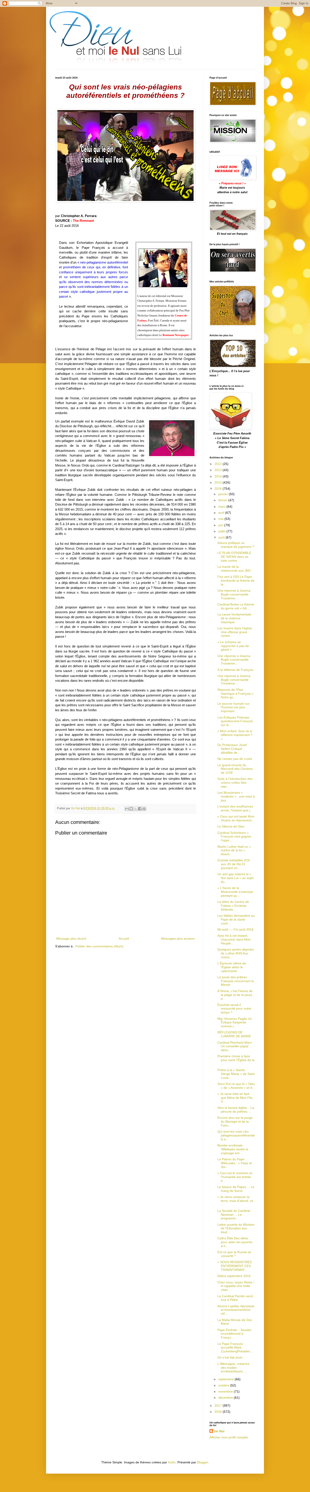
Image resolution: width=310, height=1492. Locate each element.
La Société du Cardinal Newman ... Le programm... (233, 1214)
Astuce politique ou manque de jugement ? (235, 544)
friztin (172, 1462)
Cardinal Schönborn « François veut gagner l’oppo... (234, 836)
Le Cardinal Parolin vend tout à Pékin (235, 1298)
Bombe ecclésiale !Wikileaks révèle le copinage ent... (232, 1149)
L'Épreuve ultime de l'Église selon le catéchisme (231, 967)
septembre (226, 1379)
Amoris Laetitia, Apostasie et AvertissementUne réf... (235, 1310)
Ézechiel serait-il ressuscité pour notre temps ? (234, 1008)
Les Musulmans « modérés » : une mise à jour (236, 796)
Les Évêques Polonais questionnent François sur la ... (235, 721)
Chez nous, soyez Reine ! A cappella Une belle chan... (235, 1286)
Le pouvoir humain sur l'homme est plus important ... (233, 707)
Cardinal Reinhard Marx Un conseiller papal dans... (234, 1046)
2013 (218, 470)
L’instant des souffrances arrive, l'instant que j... (235, 808)
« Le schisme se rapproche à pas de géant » (233, 646)
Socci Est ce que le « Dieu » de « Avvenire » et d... (236, 1085)
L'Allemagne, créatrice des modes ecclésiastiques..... (233, 1367)
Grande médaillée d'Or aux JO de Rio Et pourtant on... (233, 864)
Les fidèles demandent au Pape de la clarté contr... (236, 919)
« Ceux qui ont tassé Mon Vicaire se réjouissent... (235, 818)
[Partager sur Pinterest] (144, 808)
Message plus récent (71, 938)
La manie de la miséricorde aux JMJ (234, 568)
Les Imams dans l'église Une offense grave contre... (234, 632)
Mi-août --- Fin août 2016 (235, 929)
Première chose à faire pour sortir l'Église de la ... (235, 1060)
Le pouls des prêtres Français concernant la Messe (235, 981)
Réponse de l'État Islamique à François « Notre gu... (235, 693)
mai (221, 519)
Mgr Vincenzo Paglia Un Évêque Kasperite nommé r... (234, 1022)
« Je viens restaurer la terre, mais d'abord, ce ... (235, 1200)
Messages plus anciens (178, 938)
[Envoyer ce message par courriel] (127, 808)
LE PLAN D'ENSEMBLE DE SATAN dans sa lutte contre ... (234, 556)
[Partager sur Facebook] (140, 808)
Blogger (202, 1462)
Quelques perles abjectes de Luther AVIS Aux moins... (235, 953)
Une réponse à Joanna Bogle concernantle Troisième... (233, 594)
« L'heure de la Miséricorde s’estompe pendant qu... (235, 891)
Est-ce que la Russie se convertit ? (234, 1254)
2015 (218, 482)
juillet (222, 531)
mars (222, 506)
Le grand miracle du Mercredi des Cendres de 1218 (235, 769)
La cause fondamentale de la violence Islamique (234, 618)
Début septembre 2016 (234, 1276)
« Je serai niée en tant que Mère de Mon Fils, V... (235, 1097)
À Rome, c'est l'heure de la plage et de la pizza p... (235, 994)
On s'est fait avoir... (231, 1357)
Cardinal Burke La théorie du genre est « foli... (235, 606)
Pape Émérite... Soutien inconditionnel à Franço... (234, 1333)
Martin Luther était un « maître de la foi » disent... (234, 850)
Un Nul (219, 1431)
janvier (223, 494)
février (223, 500)
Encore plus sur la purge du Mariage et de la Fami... (235, 1121)
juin (221, 525)
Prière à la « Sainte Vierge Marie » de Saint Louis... (236, 1073)
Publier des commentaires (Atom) (99, 946)
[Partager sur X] (135, 808)
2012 (218, 464)
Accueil (124, 938)
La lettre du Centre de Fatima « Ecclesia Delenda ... (233, 905)
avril (221, 512)
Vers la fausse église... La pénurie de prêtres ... (235, 1109)
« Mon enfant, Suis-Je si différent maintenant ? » (234, 735)
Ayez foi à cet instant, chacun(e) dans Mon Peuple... (234, 939)
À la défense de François (235, 670)
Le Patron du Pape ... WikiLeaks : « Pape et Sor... (234, 1163)
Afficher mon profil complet (228, 1437)
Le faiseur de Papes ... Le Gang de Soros (235, 1189)
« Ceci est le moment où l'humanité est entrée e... (234, 1177)
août (222, 537)
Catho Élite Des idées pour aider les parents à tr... (234, 1242)
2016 (218, 488)
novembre (226, 1391)
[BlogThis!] (131, 808)
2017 (218, 1405)
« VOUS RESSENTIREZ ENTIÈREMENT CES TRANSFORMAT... (234, 1266)
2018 (218, 1411)
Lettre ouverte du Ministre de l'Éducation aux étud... (235, 1228)
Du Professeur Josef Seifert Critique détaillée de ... (232, 748)
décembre (226, 1397)
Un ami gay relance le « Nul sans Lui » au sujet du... (235, 878)
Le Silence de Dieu (230, 826)
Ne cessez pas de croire (234, 759)
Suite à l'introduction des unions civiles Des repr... (235, 782)
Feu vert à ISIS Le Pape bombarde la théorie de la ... (235, 580)
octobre (224, 1385)
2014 (218, 476)
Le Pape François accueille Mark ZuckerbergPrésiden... (235, 1347)
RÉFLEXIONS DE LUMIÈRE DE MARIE (234, 1034)
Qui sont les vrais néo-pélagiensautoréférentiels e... (236, 1135)
